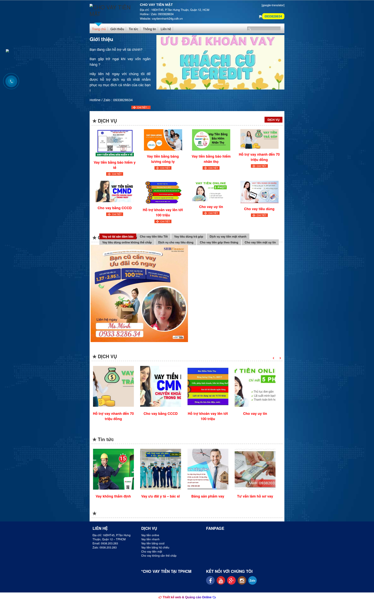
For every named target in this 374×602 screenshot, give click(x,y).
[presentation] (273, 357)
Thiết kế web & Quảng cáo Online (187, 597)
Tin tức (133, 29)
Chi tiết (117, 174)
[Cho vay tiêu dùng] (259, 191)
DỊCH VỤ (273, 120)
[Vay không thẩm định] (113, 469)
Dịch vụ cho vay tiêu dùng (175, 242)
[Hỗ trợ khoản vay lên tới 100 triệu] (163, 191)
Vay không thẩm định (113, 496)
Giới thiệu (117, 29)
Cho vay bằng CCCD (115, 207)
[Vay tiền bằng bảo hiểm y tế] (115, 142)
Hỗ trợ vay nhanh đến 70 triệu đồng (259, 157)
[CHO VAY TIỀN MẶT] (112, 8)
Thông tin (149, 29)
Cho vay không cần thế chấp (158, 555)
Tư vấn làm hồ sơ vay (255, 496)
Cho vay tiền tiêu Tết (154, 236)
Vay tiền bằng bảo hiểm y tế (115, 165)
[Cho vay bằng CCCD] (115, 191)
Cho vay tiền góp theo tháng (219, 242)
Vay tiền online (150, 535)
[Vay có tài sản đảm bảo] (139, 293)
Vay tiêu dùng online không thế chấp (127, 242)
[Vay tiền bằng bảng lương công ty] (163, 139)
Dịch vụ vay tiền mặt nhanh (228, 236)
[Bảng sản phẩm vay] (207, 469)
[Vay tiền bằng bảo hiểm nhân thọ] (211, 139)
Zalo (252, 580)
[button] (166, 62)
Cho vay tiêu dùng (259, 208)
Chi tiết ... (143, 107)
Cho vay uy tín (211, 206)
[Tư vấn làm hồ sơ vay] (255, 469)
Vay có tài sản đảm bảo (117, 236)
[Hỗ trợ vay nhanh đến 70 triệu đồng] (259, 138)
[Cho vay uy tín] (211, 190)
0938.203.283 (109, 543)
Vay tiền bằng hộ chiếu (155, 547)
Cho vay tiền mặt (151, 551)
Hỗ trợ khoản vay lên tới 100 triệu (163, 212)
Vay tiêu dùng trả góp (188, 236)
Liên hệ (166, 29)
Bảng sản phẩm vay (207, 496)
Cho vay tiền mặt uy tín (260, 242)
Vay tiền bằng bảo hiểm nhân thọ (211, 159)
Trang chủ (99, 29)
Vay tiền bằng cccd (152, 543)
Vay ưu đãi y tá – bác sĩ (160, 496)
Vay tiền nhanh (150, 539)
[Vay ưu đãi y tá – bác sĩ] (160, 469)
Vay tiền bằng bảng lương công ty (163, 159)
